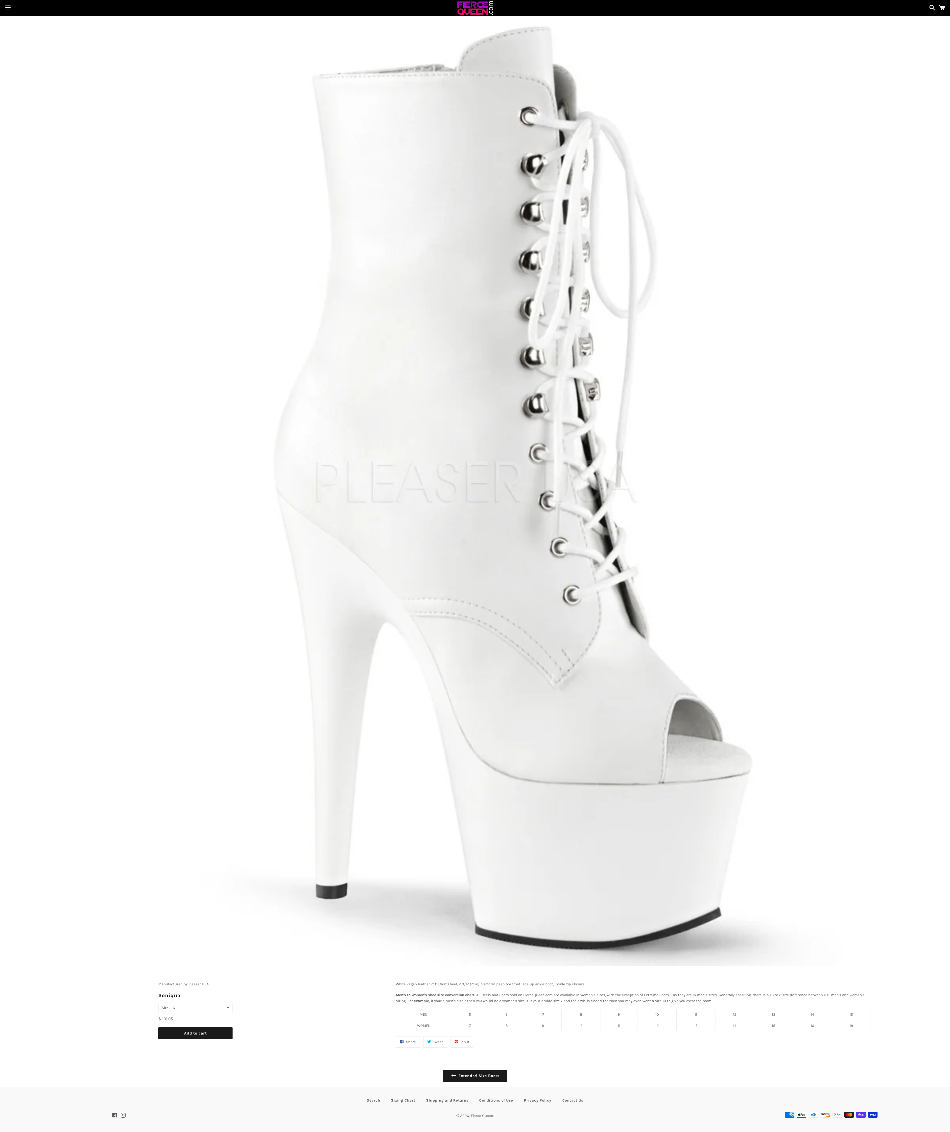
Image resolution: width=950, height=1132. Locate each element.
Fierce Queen (482, 1115)
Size (165, 1008)
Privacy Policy (537, 1100)
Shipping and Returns (447, 1100)
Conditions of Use (496, 1100)
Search (373, 1100)
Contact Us (573, 1100)
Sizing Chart (403, 1100)
